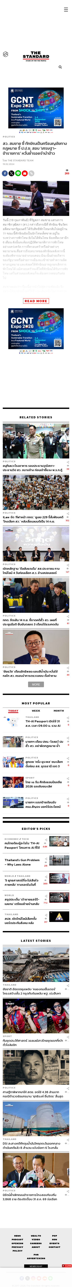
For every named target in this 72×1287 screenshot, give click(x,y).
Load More (36, 1208)
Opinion (17, 1243)
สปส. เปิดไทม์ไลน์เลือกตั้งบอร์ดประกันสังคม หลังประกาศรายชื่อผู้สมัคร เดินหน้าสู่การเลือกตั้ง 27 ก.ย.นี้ (22, 921)
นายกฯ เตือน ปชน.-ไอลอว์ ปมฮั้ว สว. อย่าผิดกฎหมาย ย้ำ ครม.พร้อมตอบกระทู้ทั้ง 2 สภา (44, 744)
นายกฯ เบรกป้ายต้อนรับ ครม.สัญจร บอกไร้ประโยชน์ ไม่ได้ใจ (43, 804)
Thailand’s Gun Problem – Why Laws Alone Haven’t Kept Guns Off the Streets (22, 862)
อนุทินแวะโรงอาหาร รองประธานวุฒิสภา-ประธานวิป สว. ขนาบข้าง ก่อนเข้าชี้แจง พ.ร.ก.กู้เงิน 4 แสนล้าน (32, 468)
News (17, 1236)
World (9, 876)
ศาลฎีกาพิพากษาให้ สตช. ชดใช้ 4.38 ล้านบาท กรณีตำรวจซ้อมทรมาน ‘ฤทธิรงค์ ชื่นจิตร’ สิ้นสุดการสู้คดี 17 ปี (33, 1094)
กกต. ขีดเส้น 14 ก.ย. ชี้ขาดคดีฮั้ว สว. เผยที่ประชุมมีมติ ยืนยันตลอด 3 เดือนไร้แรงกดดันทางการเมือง (31, 622)
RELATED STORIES (36, 417)
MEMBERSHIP (36, 1266)
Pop (54, 1236)
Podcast (17, 1240)
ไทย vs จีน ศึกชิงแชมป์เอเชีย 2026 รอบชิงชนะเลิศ (43, 784)
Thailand (32, 717)
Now (54, 1240)
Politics (9, 136)
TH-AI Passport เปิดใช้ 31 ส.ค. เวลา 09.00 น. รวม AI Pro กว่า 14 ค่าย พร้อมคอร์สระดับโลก (43, 723)
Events (54, 1243)
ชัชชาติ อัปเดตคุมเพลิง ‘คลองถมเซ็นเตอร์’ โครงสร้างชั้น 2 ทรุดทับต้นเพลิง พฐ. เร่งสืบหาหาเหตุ (32, 991)
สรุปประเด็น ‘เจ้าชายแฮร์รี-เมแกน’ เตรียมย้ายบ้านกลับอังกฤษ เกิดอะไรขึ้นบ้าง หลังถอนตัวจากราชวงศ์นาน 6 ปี (22, 901)
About (36, 1247)
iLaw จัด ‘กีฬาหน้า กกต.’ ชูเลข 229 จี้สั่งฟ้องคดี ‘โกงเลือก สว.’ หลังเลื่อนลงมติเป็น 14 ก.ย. (33, 519)
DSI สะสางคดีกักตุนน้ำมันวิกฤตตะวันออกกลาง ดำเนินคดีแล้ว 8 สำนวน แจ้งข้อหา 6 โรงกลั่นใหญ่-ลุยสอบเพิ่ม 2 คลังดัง (31, 1145)
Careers (36, 1243)
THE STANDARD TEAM (20, 160)
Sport (30, 777)
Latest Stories (36, 940)
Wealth (36, 1236)
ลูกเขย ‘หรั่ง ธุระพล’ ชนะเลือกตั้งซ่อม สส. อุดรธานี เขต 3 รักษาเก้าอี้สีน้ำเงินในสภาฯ (44, 764)
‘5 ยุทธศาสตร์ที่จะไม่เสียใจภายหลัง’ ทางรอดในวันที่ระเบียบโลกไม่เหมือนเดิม (21, 882)
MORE (36, 684)
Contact (54, 1247)
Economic (12, 839)
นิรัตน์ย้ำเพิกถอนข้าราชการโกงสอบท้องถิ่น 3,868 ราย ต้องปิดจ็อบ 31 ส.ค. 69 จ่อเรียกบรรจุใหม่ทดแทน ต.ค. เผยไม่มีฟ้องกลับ (30, 1197)
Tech (25, 839)
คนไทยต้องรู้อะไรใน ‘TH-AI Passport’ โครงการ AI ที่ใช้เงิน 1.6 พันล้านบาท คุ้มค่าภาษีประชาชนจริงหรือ (23, 845)
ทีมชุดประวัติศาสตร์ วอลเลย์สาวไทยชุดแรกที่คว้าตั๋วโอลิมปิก (33, 1043)
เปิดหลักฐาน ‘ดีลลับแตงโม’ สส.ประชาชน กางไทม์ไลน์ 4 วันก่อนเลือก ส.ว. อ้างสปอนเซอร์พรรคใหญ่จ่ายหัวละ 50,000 (31, 571)
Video (36, 1240)
